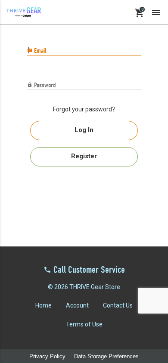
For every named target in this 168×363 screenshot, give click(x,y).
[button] (156, 12)
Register (84, 156)
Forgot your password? (84, 109)
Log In (84, 130)
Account (77, 305)
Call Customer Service (89, 270)
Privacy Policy (47, 356)
